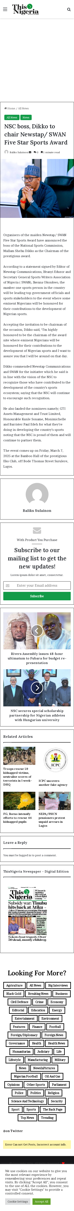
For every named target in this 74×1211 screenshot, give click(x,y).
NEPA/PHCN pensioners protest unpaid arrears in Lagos (52, 820)
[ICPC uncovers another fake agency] (55, 762)
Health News (56, 1043)
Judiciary (43, 1051)
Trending (47, 1117)
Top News (27, 1117)
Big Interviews (58, 985)
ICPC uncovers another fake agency (53, 783)
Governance (17, 1043)
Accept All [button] (41, 1201)
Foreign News (54, 1035)
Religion (53, 1093)
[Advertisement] (37, 61)
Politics (35, 1093)
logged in (25, 855)
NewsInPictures (44, 1068)
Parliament (59, 1084)
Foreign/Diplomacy (24, 1035)
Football (55, 1026)
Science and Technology (27, 1101)
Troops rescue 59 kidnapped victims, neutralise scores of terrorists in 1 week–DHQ (17, 776)
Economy (57, 1002)
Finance (37, 1026)
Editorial (18, 1010)
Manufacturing (38, 1060)
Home (11, 108)
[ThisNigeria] (25, 9)
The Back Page (52, 1109)
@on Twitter (13, 1131)
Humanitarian (21, 1051)
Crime (39, 1002)
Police (19, 1093)
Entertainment (25, 1018)
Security (57, 1101)
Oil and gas (52, 1076)
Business (62, 993)
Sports (31, 1109)
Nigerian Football (26, 1076)
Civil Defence (19, 1002)
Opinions (13, 1084)
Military (60, 1060)
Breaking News (38, 993)
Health (36, 1043)
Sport (16, 1109)
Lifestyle (15, 1060)
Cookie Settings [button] (18, 1201)
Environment (50, 1018)
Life (59, 1051)
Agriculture (14, 985)
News (26, 117)
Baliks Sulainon (19, 152)
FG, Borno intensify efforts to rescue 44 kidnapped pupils (17, 818)
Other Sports (36, 1084)
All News (23, 108)
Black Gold (13, 993)
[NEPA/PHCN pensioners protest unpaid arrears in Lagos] (55, 801)
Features (19, 1026)
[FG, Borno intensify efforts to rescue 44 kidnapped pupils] (19, 801)
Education (38, 1010)
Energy (57, 1010)
